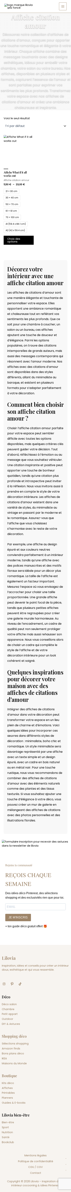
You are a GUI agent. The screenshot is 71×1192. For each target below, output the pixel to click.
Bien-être (8, 1122)
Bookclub (8, 1142)
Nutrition (7, 1132)
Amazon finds (11, 1048)
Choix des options (13, 240)
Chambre (8, 1009)
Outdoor (7, 1019)
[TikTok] (21, 984)
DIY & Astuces (11, 1024)
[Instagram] (5, 984)
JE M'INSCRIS (18, 917)
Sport (5, 1127)
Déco (6, 996)
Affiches (7, 1088)
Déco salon (9, 1004)
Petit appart (10, 1014)
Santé (5, 1137)
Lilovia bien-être (15, 1114)
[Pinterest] (13, 984)
